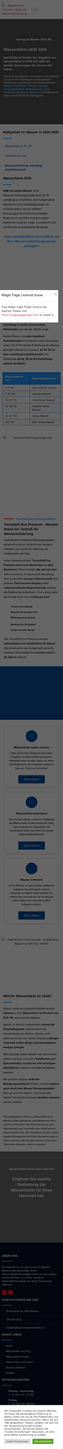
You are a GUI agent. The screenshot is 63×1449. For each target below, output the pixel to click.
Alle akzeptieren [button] (42, 1441)
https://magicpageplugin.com (20, 315)
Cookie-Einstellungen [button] (17, 1441)
